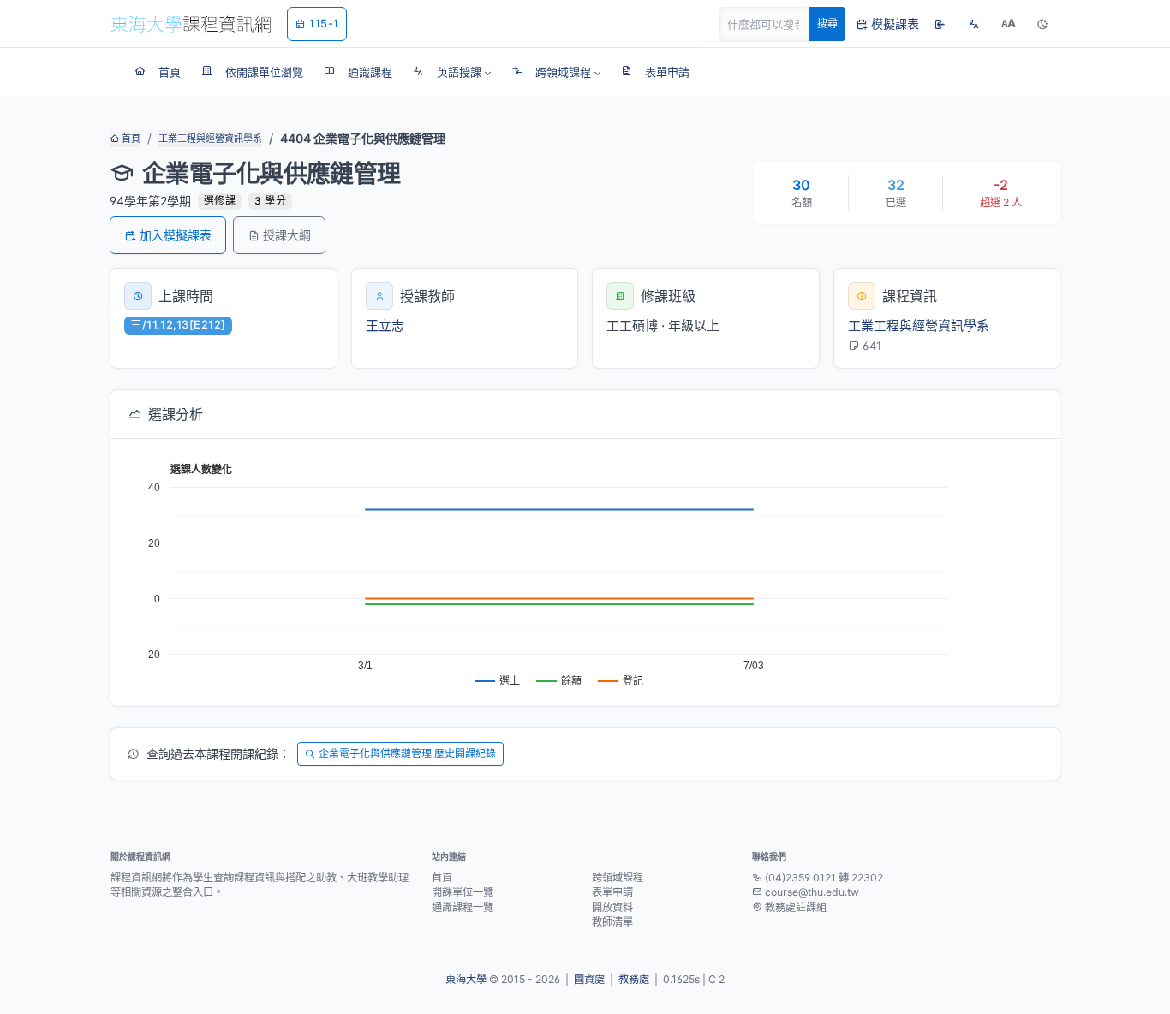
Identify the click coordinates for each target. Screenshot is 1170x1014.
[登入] (939, 24)
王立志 (385, 325)
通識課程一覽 (462, 907)
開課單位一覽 (462, 892)
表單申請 (612, 892)
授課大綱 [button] (287, 235)
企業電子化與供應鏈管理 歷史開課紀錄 (407, 753)
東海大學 (466, 979)
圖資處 (589, 979)
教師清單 (612, 922)
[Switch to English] (974, 24)
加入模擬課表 (176, 235)
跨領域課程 (617, 877)
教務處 (633, 979)
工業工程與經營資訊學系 (210, 139)
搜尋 (827, 23)
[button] (452, 72)
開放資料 (612, 907)
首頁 (129, 139)
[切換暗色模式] (1042, 24)
